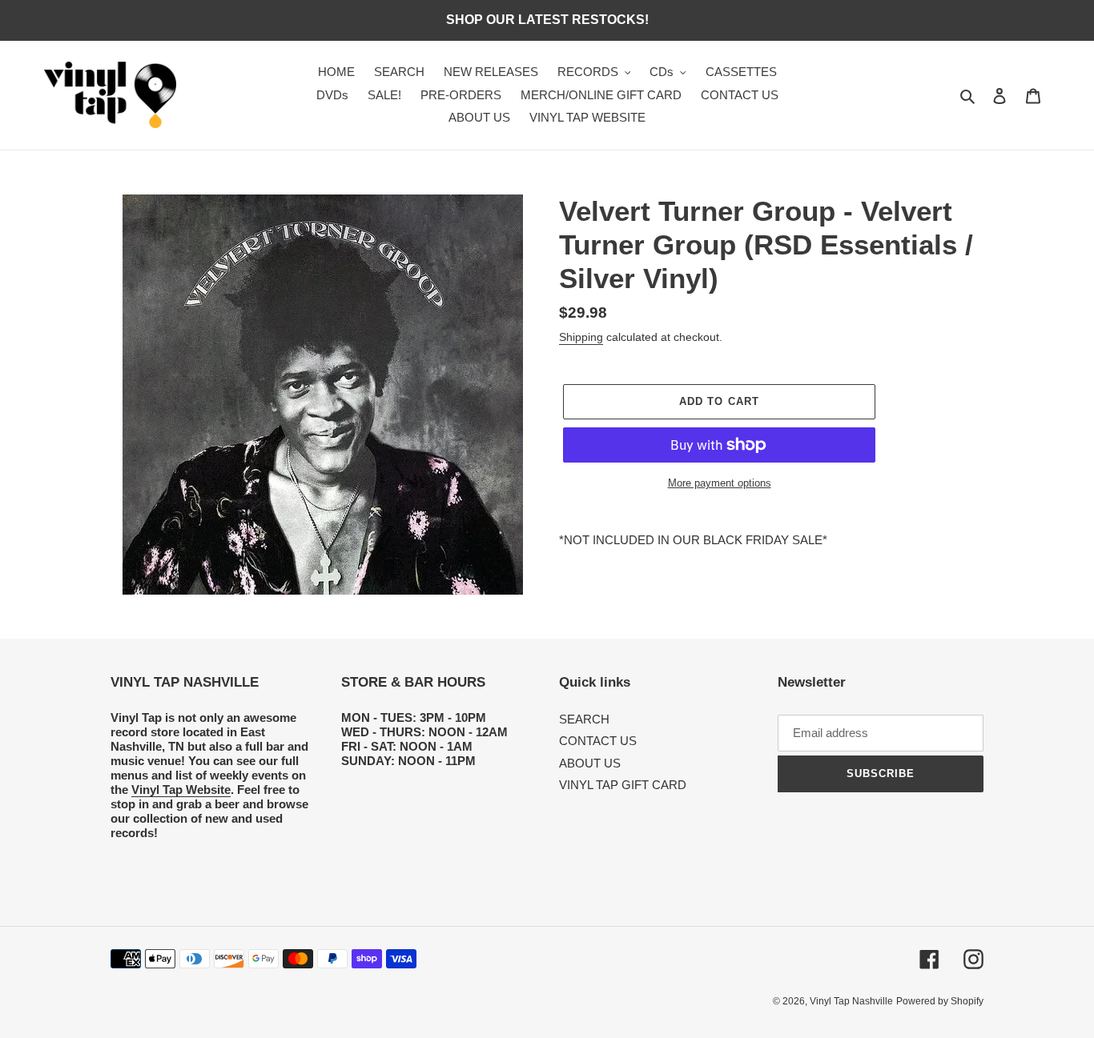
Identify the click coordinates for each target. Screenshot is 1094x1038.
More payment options (719, 483)
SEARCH (584, 719)
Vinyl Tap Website (181, 789)
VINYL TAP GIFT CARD (622, 785)
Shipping (581, 337)
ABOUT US (590, 763)
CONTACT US (598, 740)
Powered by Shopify (939, 1001)
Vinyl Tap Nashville (851, 1001)
